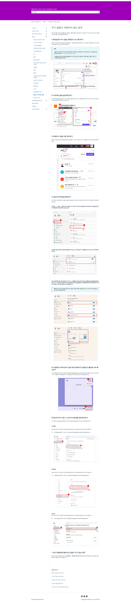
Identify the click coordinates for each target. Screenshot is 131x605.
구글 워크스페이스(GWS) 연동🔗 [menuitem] (40, 76)
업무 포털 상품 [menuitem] (35, 109)
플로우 (44, 22)
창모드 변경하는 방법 (69, 53)
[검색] (98, 12)
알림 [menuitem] (35, 73)
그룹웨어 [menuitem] (34, 106)
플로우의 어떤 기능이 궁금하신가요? (44, 9)
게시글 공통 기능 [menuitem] (38, 51)
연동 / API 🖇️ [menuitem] (37, 97)
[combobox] (64, 12)
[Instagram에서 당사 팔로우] (87, 596)
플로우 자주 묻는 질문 (54, 22)
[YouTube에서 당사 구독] (82, 596)
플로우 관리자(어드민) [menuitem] (39, 39)
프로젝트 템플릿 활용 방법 (57, 583)
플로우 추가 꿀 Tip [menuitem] (38, 80)
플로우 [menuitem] (33, 37)
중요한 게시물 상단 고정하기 (58, 573)
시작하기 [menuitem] (34, 28)
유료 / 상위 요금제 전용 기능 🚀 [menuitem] (40, 63)
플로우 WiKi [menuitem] (35, 103)
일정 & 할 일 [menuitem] (37, 60)
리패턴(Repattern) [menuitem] (37, 100)
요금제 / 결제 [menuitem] (35, 31)
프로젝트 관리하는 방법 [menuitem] (39, 48)
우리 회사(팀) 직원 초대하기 (58, 576)
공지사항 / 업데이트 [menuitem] (37, 34)
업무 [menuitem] (35, 57)
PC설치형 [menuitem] (36, 83)
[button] (46, 28)
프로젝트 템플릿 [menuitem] (37, 45)
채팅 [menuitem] (35, 70)
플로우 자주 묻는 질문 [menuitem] (39, 95)
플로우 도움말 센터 (36, 22)
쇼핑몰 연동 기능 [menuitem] (38, 92)
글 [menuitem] (34, 54)
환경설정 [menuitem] (36, 86)
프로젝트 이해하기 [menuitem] (38, 42)
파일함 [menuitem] (35, 67)
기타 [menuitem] (35, 89)
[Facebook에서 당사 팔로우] (84, 596)
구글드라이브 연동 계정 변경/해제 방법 (60, 587)
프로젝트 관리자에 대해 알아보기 (59, 580)
